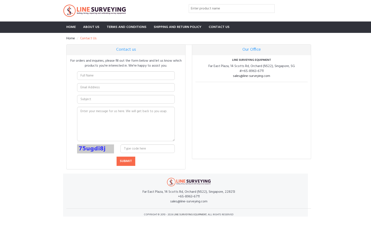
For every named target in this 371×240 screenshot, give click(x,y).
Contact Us (219, 27)
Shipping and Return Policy (177, 27)
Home (71, 27)
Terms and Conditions (126, 27)
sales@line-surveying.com (251, 76)
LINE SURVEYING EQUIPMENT (190, 214)
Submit (126, 161)
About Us (91, 27)
